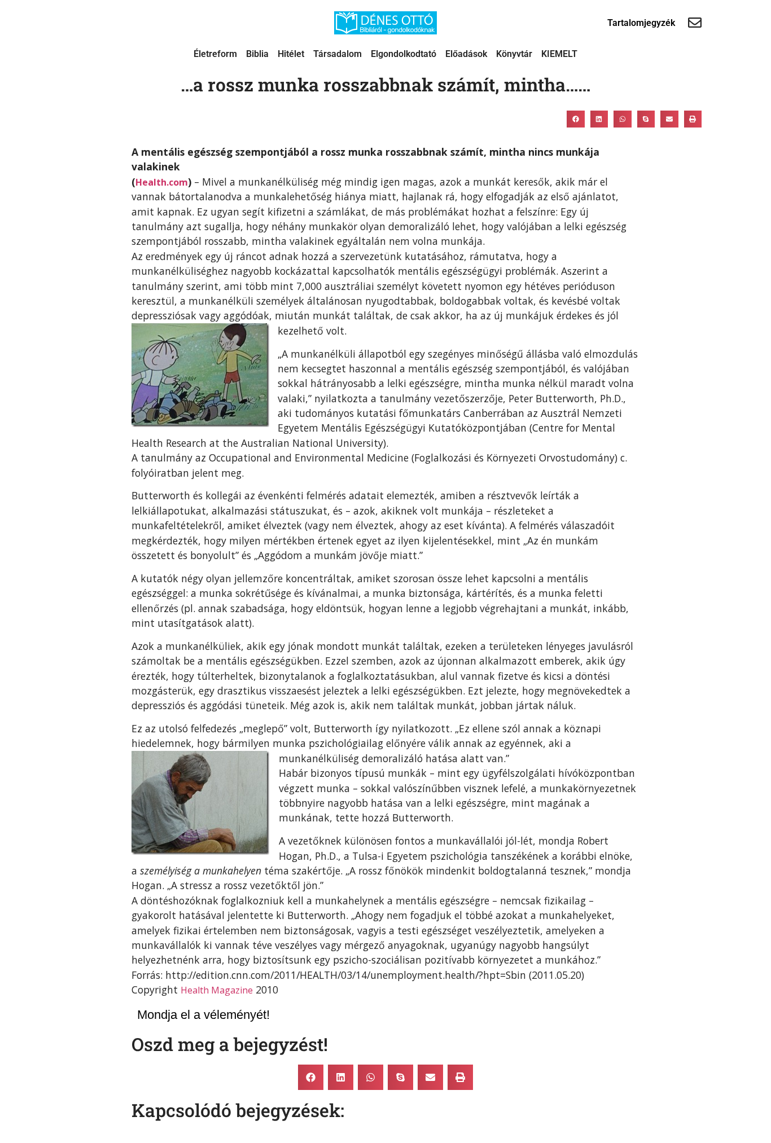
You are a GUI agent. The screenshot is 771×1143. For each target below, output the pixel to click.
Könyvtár (514, 54)
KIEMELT (559, 54)
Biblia (257, 54)
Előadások (466, 54)
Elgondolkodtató (403, 54)
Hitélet (291, 54)
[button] (576, 119)
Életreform (215, 54)
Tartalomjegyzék (641, 22)
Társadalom (337, 54)
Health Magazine (217, 990)
